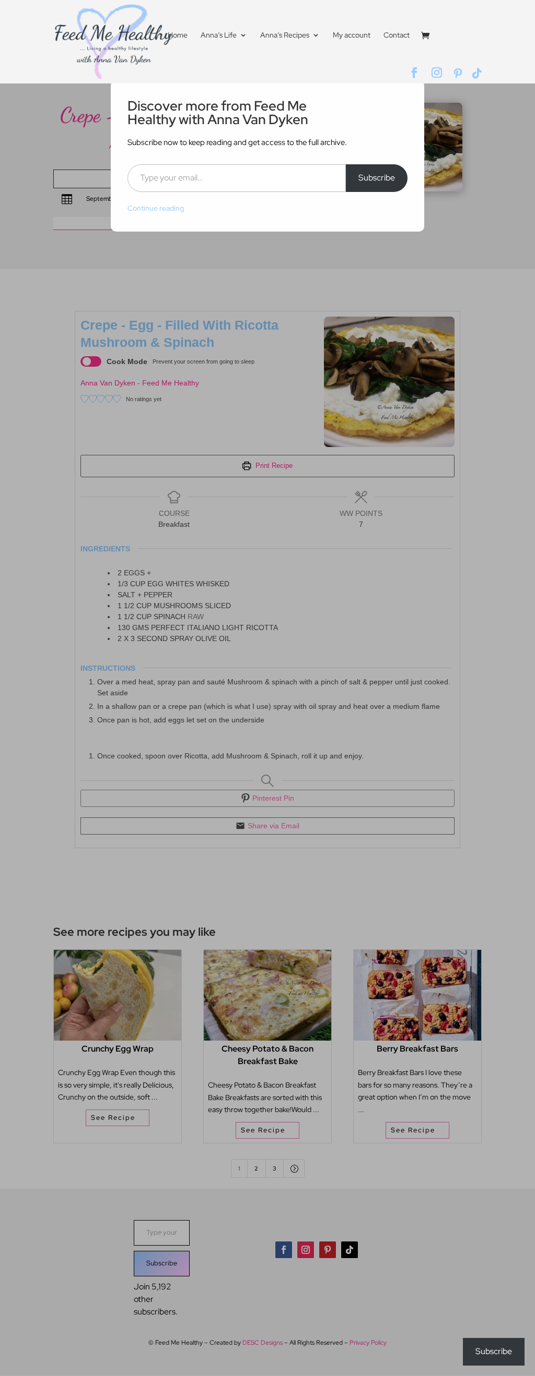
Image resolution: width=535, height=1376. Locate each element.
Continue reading (155, 208)
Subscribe (376, 177)
